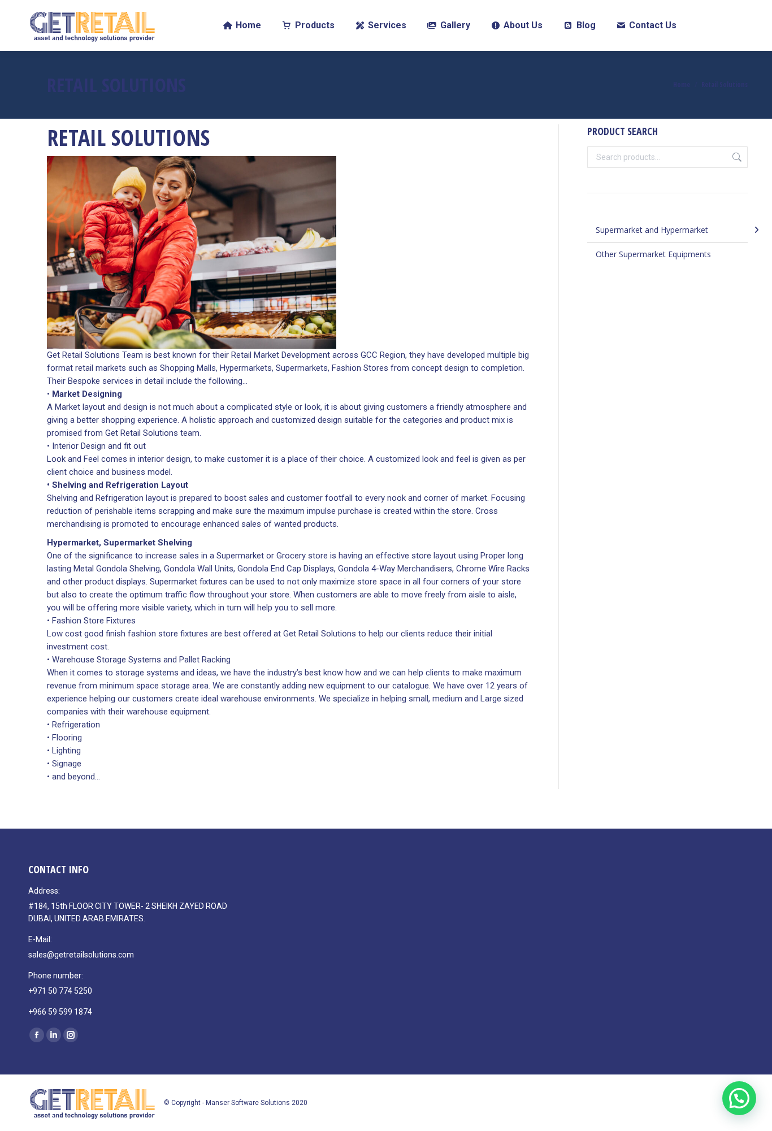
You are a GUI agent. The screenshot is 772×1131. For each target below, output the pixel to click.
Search (735, 157)
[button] (739, 1098)
